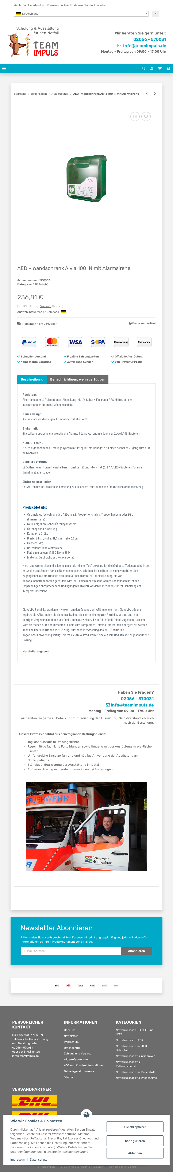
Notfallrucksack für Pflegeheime (136, 1077)
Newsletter (71, 1036)
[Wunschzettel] (160, 68)
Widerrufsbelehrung (76, 1059)
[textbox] (81, 13)
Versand (45, 306)
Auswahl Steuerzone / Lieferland (38, 312)
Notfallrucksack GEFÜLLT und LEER (135, 1032)
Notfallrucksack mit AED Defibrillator (131, 1048)
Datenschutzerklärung (86, 937)
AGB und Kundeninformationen (84, 1065)
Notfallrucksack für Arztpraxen (135, 1056)
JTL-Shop (130, 1166)
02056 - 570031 (149, 39)
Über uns (70, 1030)
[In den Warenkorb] (20, 106)
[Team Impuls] (34, 41)
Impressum (71, 1041)
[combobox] (81, 14)
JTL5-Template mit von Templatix (83, 1166)
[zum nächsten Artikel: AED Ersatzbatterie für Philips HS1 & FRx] (155, 93)
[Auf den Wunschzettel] (146, 116)
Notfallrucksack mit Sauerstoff (135, 1072)
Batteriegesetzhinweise (79, 1071)
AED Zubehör (41, 284)
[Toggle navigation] (4, 68)
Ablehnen (135, 1153)
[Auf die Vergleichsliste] (135, 116)
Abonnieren (136, 951)
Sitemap (69, 1077)
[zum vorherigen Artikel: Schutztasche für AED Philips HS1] (147, 93)
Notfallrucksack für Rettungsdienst (128, 1064)
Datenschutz (72, 1047)
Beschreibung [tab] (32, 379)
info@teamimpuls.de (144, 45)
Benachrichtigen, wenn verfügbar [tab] (77, 379)
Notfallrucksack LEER (129, 1040)
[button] (143, 68)
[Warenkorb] (168, 68)
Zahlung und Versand (77, 1053)
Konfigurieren (135, 1141)
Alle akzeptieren (135, 1127)
